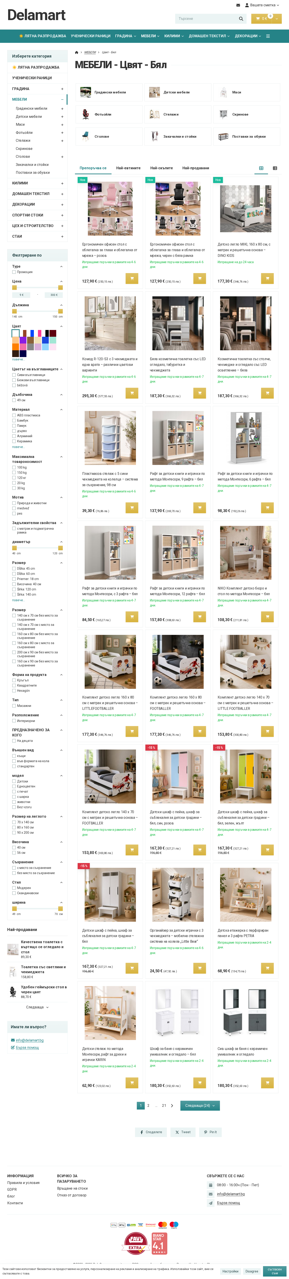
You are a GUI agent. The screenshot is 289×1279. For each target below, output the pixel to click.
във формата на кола (33, 761)
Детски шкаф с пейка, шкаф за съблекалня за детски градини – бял (108, 936)
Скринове (24, 148)
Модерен (24, 888)
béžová (22, 385)
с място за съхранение (34, 868)
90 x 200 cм (25, 832)
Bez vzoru (24, 807)
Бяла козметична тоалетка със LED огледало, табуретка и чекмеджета (178, 364)
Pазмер (19, 610)
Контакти (15, 1203)
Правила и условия (23, 1183)
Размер (19, 563)
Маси (20, 124)
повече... (18, 359)
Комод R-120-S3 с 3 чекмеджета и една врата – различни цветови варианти (110, 364)
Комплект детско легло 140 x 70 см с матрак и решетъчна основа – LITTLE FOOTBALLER (245, 703)
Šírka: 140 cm (26, 594)
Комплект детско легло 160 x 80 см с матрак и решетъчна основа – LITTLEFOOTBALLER (110, 703)
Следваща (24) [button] (197, 1105)
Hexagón (23, 690)
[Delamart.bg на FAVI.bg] (135, 1243)
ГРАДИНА (123, 36)
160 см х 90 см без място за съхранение (37, 663)
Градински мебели (31, 108)
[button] (277, 19)
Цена (16, 281)
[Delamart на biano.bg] (159, 1243)
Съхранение (23, 862)
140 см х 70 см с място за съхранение (35, 627)
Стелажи (23, 140)
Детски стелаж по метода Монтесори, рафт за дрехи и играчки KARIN (104, 1054)
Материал (21, 409)
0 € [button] (266, 18)
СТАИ (17, 236)
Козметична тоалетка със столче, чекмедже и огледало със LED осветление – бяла (244, 364)
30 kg (21, 488)
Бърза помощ (27, 1047)
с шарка (23, 797)
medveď (23, 508)
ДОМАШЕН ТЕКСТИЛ (207, 36)
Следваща (35, 1007)
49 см (21, 400)
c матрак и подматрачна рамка (35, 530)
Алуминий (24, 436)
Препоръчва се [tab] (93, 168)
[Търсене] (241, 19)
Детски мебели (29, 116)
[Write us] (210, 1203)
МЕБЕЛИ (151, 37)
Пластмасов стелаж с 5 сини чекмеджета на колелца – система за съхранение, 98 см (110, 479)
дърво (22, 431)
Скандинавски (28, 893)
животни (23, 802)
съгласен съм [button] (275, 1271)
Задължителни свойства (34, 523)
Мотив (18, 497)
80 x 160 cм (25, 827)
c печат (22, 791)
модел (18, 775)
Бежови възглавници (33, 380)
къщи (21, 756)
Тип (15, 700)
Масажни (24, 706)
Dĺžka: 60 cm (26, 574)
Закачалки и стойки (32, 164)
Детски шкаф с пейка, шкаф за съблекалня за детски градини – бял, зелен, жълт (244, 817)
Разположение (25, 715)
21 (164, 1105)
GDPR (12, 1189)
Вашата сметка (262, 5)
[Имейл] (238, 5)
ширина (19, 902)
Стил (16, 882)
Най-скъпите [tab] (161, 168)
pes (19, 513)
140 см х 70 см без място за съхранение (37, 617)
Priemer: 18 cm (28, 579)
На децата (25, 741)
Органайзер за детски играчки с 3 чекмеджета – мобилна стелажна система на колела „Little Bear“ (177, 936)
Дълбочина (22, 394)
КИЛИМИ (172, 36)
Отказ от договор (71, 1195)
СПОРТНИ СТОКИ (27, 215)
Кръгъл (23, 680)
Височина (20, 842)
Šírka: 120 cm (26, 589)
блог (11, 1196)
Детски (22, 781)
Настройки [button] (230, 1271)
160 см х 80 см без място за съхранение (37, 636)
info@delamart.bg (30, 1040)
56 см (21, 852)
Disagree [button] (252, 1271)
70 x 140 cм (25, 822)
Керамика (24, 441)
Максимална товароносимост (27, 459)
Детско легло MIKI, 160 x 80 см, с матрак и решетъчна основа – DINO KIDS (244, 250)
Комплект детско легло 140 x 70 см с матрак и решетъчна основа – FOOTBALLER (110, 817)
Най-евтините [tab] (128, 168)
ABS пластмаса (28, 415)
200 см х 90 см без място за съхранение (37, 654)
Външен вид (23, 750)
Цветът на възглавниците (35, 369)
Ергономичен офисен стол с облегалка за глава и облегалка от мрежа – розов (109, 250)
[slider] (14, 287)
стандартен (25, 766)
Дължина (20, 305)
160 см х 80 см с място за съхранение (35, 645)
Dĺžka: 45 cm (26, 568)
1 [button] (142, 1106)
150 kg (22, 472)
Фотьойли (24, 132)
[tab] (261, 168)
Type (16, 266)
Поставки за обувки (33, 172)
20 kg (21, 483)
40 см (21, 847)
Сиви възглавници (31, 375)
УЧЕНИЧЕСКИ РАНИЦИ (90, 36)
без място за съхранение (36, 873)
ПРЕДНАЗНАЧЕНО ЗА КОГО (31, 732)
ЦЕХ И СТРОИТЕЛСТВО (33, 226)
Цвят (16, 326)
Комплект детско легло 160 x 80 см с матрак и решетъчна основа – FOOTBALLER (178, 703)
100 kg (22, 467)
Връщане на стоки (72, 1188)
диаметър (21, 542)
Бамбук (22, 420)
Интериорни (26, 721)
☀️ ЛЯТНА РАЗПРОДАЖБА (42, 36)
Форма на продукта (29, 675)
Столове (23, 156)
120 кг (21, 478)
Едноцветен (26, 786)
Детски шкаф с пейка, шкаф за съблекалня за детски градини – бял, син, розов (176, 817)
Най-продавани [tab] (195, 168)
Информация (20, 1176)
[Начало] (76, 52)
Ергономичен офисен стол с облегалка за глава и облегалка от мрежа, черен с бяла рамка (177, 250)
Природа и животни (32, 503)
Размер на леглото (29, 816)
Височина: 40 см (29, 584)
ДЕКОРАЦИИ (246, 36)
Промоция (25, 272)
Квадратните (27, 685)
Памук (21, 425)
